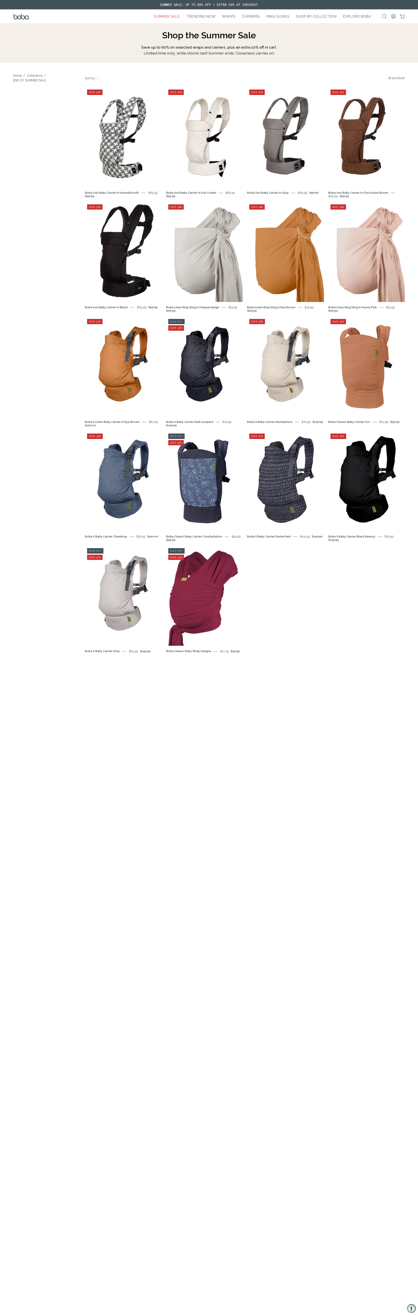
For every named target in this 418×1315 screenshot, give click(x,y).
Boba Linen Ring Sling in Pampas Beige (192, 307)
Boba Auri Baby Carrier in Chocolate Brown (358, 192)
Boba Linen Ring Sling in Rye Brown (271, 307)
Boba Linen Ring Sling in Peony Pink (352, 307)
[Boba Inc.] (21, 16)
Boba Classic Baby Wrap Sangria (188, 651)
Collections (35, 75)
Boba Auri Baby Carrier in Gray (268, 192)
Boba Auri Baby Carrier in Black (106, 307)
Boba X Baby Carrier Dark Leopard (189, 422)
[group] (209, 4)
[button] (201, 16)
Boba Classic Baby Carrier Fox (349, 422)
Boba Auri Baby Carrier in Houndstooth (112, 192)
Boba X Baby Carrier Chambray (106, 536)
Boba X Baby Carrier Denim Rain (269, 536)
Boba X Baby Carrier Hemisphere (269, 422)
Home (17, 75)
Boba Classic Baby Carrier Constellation (194, 536)
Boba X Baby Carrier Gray (102, 651)
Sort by (90, 78)
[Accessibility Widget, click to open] (411, 1308)
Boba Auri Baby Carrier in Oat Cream (191, 192)
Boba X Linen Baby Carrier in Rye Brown (112, 422)
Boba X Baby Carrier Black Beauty (351, 536)
